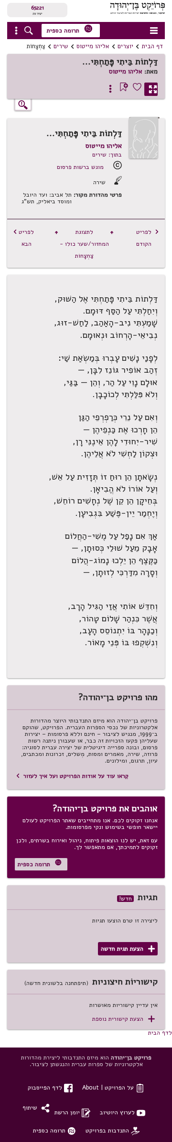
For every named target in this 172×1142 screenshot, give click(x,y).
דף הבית (152, 46)
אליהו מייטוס (92, 46)
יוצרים (125, 46)
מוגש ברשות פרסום (80, 167)
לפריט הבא (23, 238)
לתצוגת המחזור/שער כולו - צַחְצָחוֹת (84, 244)
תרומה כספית (70, 29)
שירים (61, 46)
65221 (37, 7)
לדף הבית (160, 1032)
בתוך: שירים (107, 154)
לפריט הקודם (147, 238)
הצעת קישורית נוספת (123, 1019)
